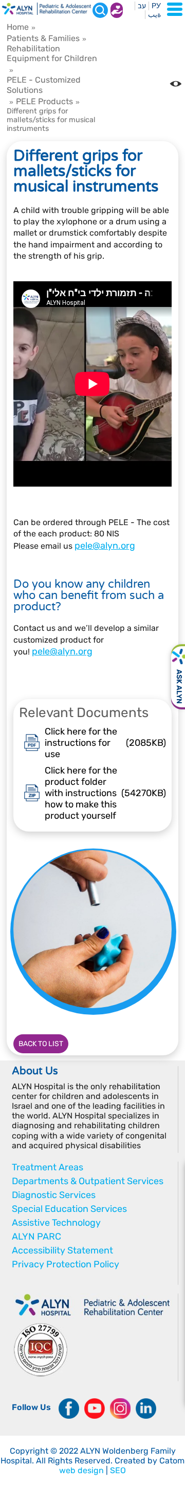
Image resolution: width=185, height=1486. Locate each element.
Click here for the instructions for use (105, 743)
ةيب (154, 14)
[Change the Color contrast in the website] (175, 83)
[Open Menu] (174, 9)
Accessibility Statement (62, 1250)
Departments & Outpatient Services (87, 1181)
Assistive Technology (56, 1222)
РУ (156, 6)
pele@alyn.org (105, 545)
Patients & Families (43, 38)
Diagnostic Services (54, 1195)
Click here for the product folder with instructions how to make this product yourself (105, 793)
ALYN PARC (36, 1236)
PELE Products (44, 101)
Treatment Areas (47, 1167)
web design (81, 1470)
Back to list (40, 1043)
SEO (118, 1470)
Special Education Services (69, 1208)
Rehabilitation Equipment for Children (52, 53)
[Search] (100, 10)
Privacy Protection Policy (65, 1264)
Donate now (116, 10)
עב (142, 6)
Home (18, 27)
